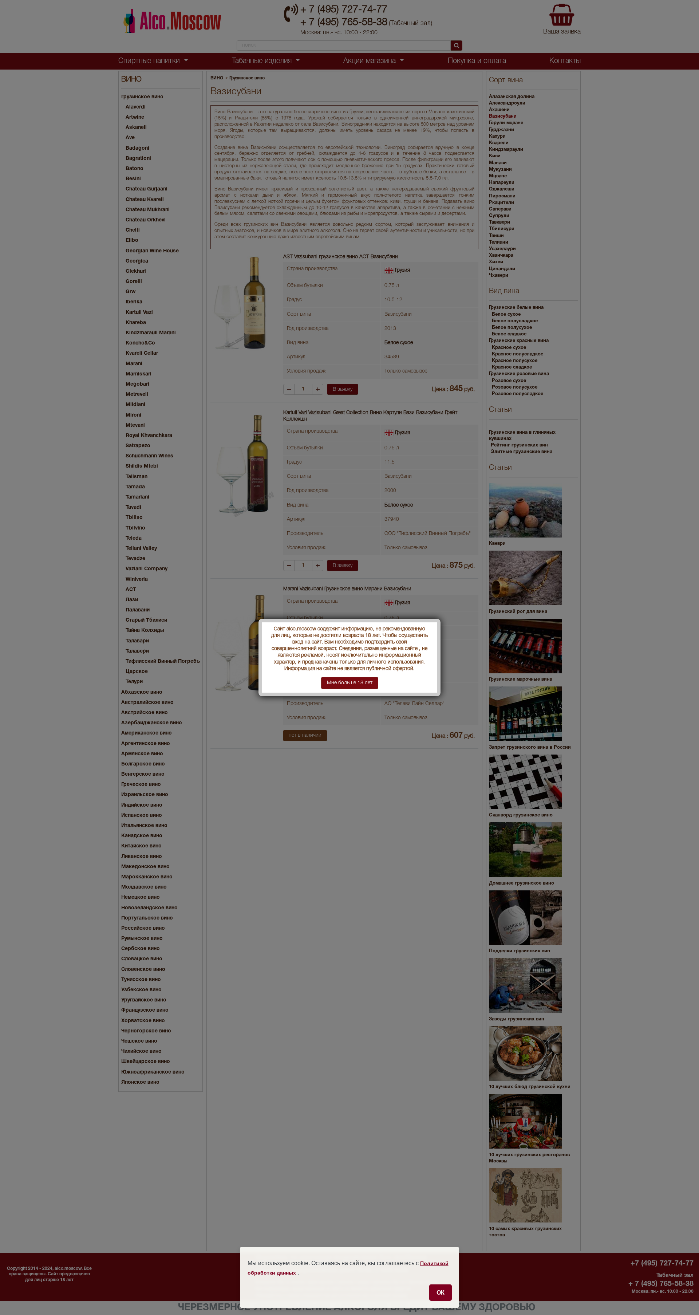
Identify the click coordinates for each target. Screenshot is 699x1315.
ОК (441, 1292)
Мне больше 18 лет (349, 683)
